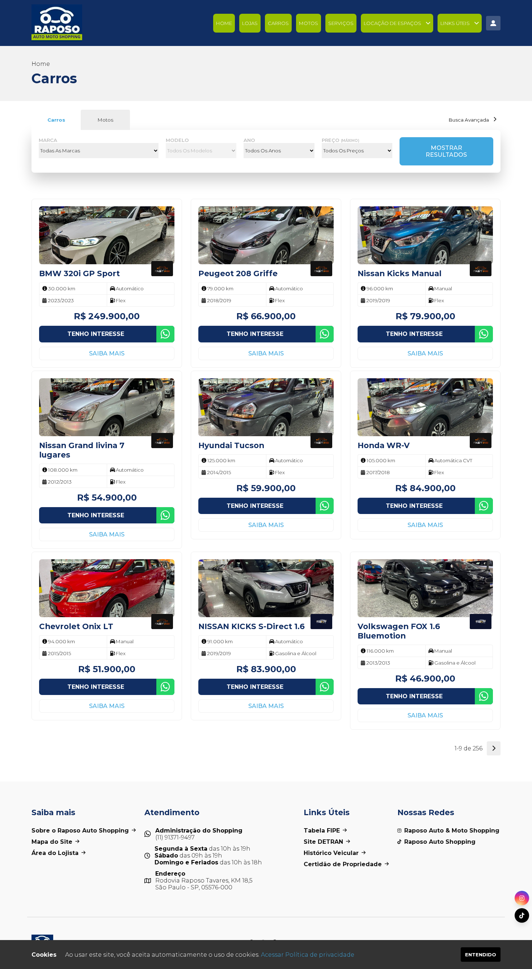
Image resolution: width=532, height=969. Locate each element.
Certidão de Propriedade (343, 864)
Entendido (480, 954)
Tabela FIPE (322, 830)
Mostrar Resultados (446, 151)
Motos (308, 23)
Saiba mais (106, 353)
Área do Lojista (55, 853)
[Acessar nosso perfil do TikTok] (522, 915)
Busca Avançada (469, 120)
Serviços (341, 23)
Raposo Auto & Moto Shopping (451, 830)
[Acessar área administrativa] (493, 23)
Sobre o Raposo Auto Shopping (80, 830)
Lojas (250, 23)
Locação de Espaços (392, 23)
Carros (278, 23)
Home (224, 23)
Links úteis (455, 23)
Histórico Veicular (331, 853)
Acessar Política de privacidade (307, 954)
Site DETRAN (323, 841)
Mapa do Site (51, 841)
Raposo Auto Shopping (440, 841)
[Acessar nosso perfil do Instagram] (522, 898)
